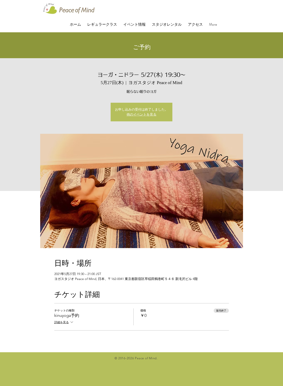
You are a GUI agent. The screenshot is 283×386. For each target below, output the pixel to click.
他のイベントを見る (141, 114)
